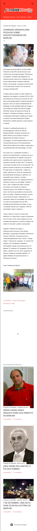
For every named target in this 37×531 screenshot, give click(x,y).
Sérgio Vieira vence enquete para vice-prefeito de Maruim (18, 413)
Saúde (13, 303)
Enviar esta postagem (19, 300)
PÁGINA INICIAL (9, 17)
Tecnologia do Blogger (20, 524)
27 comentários (17, 419)
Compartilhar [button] (7, 300)
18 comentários (17, 512)
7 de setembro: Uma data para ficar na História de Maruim (17, 505)
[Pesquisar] (32, 3)
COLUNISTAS (21, 17)
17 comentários (17, 472)
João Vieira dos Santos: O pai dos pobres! (17, 467)
